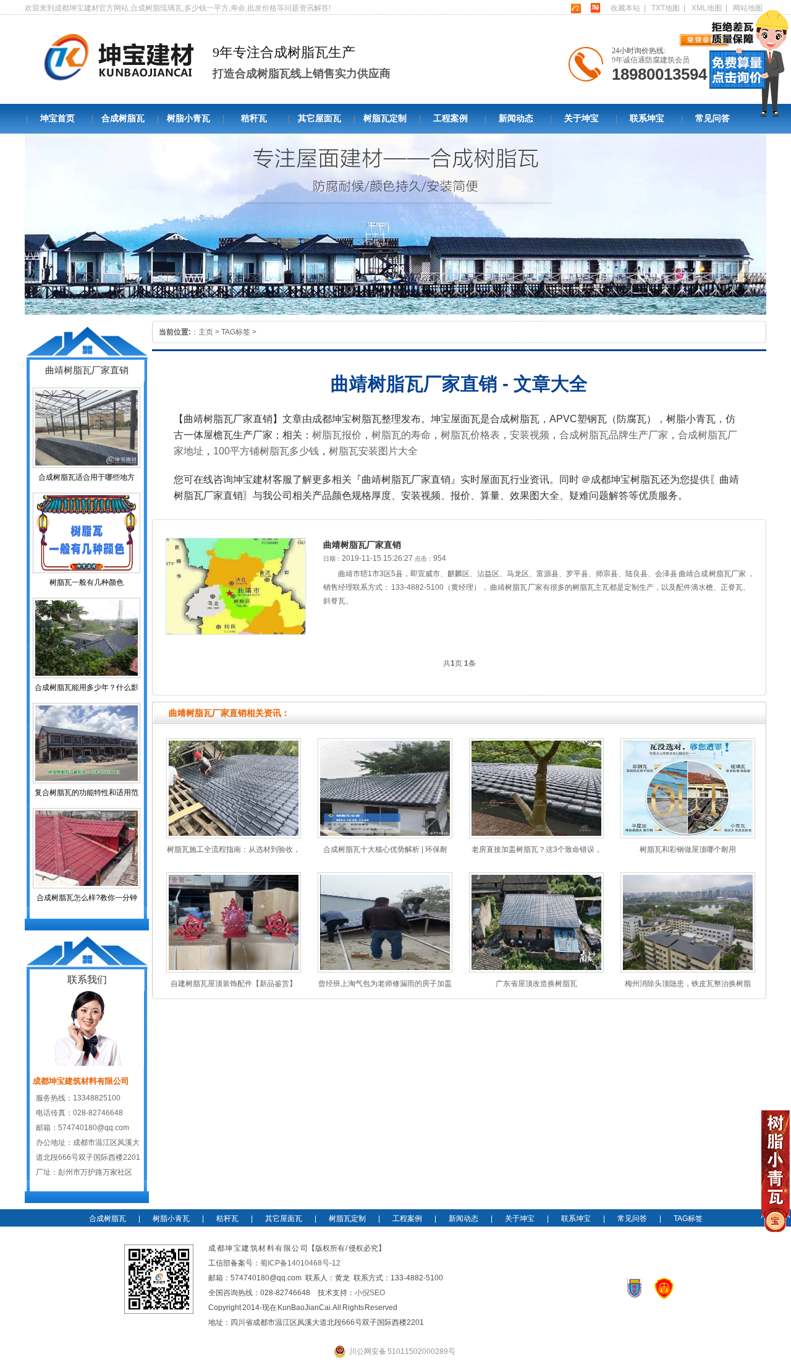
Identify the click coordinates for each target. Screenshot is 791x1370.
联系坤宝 (647, 118)
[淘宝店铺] (595, 8)
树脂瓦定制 (385, 118)
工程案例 (450, 118)
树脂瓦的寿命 (401, 435)
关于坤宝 (581, 118)
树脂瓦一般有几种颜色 (86, 582)
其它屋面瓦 (319, 118)
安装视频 (529, 435)
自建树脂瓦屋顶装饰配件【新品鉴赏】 (234, 983)
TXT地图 (665, 8)
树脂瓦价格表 (470, 435)
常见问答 (712, 118)
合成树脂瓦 (123, 118)
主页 (205, 332)
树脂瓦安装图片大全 (373, 451)
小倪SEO (370, 1292)
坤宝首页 (57, 118)
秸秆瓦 (254, 118)
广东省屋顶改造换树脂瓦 (536, 983)
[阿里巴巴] (575, 8)
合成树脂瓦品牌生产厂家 (613, 435)
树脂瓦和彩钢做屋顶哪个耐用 (688, 849)
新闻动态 (516, 118)
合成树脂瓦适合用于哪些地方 (86, 477)
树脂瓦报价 (337, 435)
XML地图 (707, 8)
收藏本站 (625, 8)
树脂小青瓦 (188, 118)
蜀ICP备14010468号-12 (300, 1263)
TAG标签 (235, 332)
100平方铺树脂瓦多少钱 (266, 451)
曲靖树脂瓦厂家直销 (362, 545)
